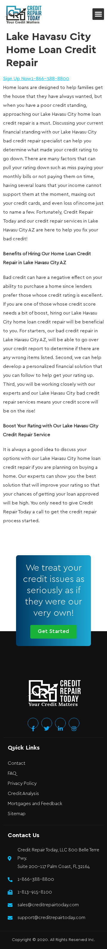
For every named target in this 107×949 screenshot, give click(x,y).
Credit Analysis (23, 793)
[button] (98, 14)
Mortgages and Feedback (35, 803)
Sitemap (17, 813)
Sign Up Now (17, 78)
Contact (16, 763)
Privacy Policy (22, 783)
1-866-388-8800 (50, 78)
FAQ (12, 773)
